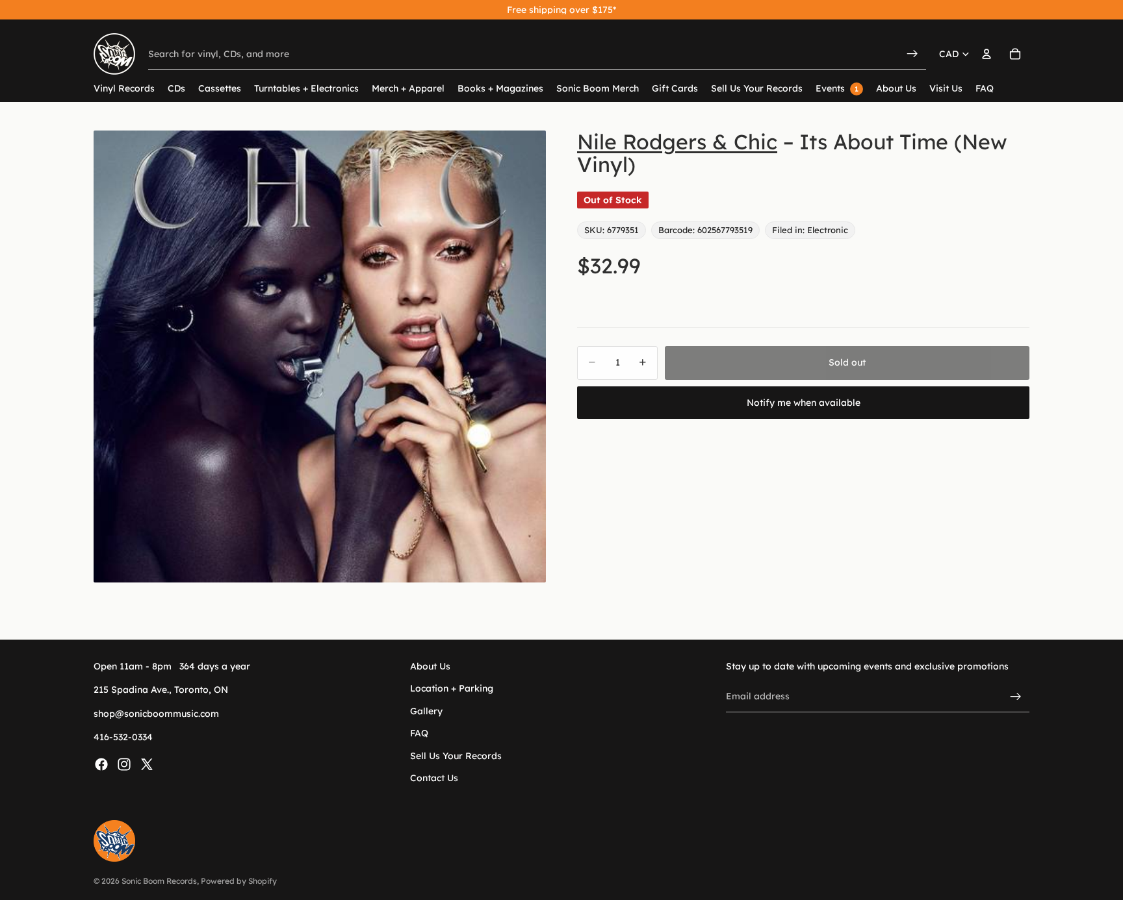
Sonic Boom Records (159, 881)
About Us (430, 666)
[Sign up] (1015, 696)
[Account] (986, 54)
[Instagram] (124, 763)
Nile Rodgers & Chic (677, 142)
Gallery (426, 710)
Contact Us (434, 778)
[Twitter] (147, 763)
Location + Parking (451, 688)
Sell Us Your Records (456, 755)
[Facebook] (101, 763)
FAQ (419, 733)
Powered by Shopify (239, 881)
